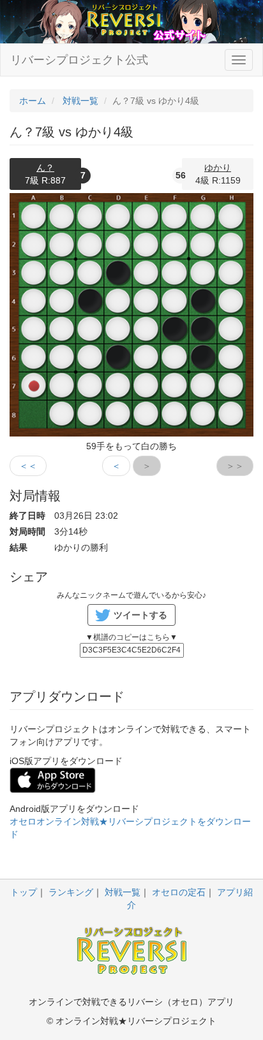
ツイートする (140, 615)
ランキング (71, 892)
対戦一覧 (122, 892)
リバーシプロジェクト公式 (79, 60)
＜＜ (28, 466)
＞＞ (235, 466)
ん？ (45, 167)
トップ (23, 892)
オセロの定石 (179, 892)
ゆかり (217, 167)
